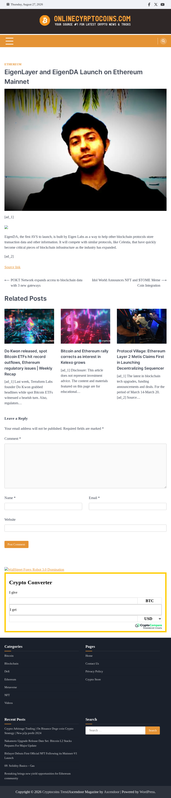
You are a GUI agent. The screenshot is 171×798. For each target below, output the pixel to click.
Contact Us (92, 663)
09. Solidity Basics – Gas (19, 765)
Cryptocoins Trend (55, 792)
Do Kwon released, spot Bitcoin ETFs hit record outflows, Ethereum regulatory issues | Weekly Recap (28, 362)
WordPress (147, 792)
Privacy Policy (94, 671)
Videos (8, 703)
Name (10, 498)
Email (94, 498)
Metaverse (10, 687)
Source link (12, 267)
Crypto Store (93, 679)
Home (89, 655)
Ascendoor (111, 792)
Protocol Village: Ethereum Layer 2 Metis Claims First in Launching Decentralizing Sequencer (141, 359)
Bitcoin (9, 655)
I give (13, 592)
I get (13, 610)
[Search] (163, 41)
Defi (7, 671)
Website (10, 519)
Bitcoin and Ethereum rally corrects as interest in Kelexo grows (84, 357)
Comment (12, 438)
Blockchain (11, 663)
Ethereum (12, 64)
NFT (7, 695)
